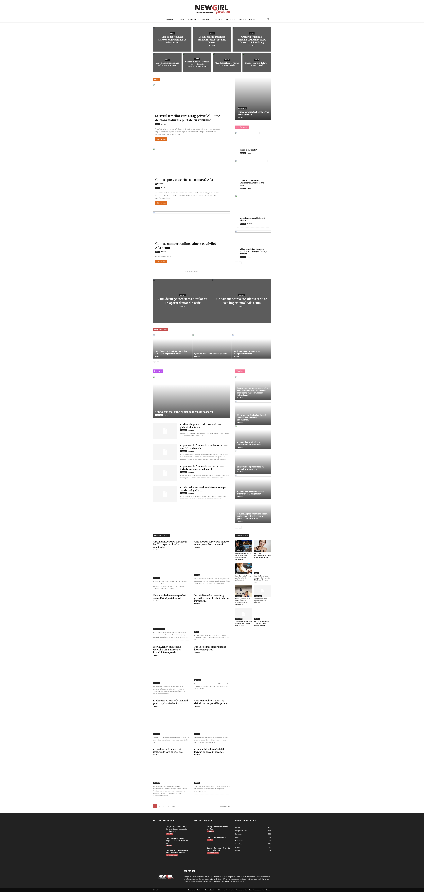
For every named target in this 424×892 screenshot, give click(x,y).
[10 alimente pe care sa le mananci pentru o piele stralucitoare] (165, 431)
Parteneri (200, 890)
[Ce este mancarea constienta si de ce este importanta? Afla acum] (241, 304)
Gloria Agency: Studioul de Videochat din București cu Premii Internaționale (252, 417)
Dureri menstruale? (248, 150)
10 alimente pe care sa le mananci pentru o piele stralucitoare (203, 426)
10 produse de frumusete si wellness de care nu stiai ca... (168, 750)
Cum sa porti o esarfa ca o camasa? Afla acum (184, 181)
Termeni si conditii (241, 890)
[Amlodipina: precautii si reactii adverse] (253, 208)
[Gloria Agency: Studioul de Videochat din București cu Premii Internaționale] (253, 412)
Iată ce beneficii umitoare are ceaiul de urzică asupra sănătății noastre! (253, 251)
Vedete (241, 19)
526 (173, 806)
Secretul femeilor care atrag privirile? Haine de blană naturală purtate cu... (212, 598)
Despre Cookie (210, 890)
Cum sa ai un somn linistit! (216, 837)
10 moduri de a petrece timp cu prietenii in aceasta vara (250, 467)
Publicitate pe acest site (256, 890)
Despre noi (191, 890)
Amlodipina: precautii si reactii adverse (252, 219)
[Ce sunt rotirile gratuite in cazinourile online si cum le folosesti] (212, 39)
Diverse (252, 19)
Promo (172, 33)
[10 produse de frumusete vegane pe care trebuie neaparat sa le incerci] (165, 473)
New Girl (172, 46)
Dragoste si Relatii (189, 19)
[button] (268, 19)
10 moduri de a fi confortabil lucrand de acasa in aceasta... (209, 750)
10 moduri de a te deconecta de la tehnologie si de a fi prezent (251, 492)
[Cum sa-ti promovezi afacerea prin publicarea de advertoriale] (172, 39)
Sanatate (229, 19)
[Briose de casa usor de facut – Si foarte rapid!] (256, 64)
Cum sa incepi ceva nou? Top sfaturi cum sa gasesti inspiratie (211, 702)
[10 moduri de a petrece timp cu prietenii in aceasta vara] (253, 462)
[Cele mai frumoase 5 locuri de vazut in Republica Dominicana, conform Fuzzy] (197, 64)
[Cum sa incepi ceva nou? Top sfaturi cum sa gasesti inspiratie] (212, 722)
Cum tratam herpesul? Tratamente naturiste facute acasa (252, 182)
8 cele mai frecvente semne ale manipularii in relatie (247, 352)
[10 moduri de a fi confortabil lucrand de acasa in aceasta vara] (212, 771)
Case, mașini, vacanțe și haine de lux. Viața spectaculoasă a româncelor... (170, 544)
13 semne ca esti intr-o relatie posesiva (210, 353)
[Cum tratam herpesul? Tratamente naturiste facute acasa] (253, 173)
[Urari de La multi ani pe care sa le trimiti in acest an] (167, 64)
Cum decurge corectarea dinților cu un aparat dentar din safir (211, 543)
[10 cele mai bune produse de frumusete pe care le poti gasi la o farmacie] (165, 494)
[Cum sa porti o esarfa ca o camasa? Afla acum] (191, 169)
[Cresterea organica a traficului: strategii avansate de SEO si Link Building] (252, 39)
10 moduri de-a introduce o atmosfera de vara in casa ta (249, 443)
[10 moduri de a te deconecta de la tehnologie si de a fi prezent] (253, 486)
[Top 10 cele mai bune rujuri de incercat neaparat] (191, 397)
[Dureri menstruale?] (253, 141)
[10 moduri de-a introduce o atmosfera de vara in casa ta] (253, 437)
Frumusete (171, 19)
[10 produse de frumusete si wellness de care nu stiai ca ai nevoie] (165, 452)
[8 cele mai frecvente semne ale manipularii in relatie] (251, 346)
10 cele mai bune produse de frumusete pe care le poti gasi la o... (203, 489)
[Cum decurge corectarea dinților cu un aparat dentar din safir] (182, 304)
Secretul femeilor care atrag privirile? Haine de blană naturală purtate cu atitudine (187, 118)
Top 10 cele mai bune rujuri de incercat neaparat (184, 411)
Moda (218, 19)
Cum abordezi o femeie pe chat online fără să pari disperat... (169, 596)
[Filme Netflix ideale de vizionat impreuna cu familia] (227, 64)
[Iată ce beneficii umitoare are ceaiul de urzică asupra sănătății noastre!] (253, 242)
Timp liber (206, 19)
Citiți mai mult (161, 139)
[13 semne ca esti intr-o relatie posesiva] (212, 346)
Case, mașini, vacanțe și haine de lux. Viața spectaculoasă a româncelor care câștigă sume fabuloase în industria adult (253, 391)
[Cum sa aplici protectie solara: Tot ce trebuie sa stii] (253, 99)
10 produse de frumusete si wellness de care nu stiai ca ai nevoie (204, 447)
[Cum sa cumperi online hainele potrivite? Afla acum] (191, 232)
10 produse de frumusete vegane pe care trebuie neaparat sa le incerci (202, 468)
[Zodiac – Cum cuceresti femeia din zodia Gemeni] (198, 851)
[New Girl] (212, 8)
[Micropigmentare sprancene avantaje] (199, 829)
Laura (249, 153)
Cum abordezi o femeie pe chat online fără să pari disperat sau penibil (171, 352)
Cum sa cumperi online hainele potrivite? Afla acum (185, 245)
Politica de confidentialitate (225, 890)
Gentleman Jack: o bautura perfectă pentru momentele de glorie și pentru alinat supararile (252, 516)
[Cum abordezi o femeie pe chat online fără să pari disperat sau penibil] (172, 346)
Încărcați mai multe (191, 271)
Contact (268, 890)
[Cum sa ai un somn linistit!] (198, 840)
